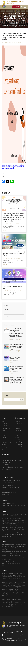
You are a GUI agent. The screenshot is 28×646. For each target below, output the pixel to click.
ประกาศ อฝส (18, 421)
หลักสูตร (4, 430)
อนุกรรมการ (18, 426)
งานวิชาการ (4, 423)
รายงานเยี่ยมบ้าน (19, 442)
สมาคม (3, 440)
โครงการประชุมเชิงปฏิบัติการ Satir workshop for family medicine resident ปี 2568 (13, 605)
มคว (16, 433)
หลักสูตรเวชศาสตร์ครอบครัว (8, 503)
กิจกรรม (7, 316)
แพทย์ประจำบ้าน (18, 430)
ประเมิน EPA (18, 435)
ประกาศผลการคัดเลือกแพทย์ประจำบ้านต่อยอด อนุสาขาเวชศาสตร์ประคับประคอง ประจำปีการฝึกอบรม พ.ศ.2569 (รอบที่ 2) (14, 534)
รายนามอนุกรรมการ (6, 447)
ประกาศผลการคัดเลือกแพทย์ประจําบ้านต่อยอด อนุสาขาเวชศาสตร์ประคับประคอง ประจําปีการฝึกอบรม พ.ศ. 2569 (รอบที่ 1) (14, 166)
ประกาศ (19, 43)
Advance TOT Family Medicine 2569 (15, 358)
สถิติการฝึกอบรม (19, 423)
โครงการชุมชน (18, 444)
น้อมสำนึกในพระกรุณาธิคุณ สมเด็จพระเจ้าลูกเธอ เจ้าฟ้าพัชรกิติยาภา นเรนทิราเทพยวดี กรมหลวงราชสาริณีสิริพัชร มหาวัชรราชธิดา (14, 522)
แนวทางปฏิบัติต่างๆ (6, 472)
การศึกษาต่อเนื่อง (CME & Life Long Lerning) (13, 467)
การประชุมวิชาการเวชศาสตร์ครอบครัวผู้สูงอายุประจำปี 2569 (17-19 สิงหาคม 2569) (16, 347)
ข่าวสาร (15, 43)
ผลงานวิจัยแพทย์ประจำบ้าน (8, 458)
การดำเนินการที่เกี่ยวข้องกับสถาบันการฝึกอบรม (13, 483)
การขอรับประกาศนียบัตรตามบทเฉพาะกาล (11, 480)
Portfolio (17, 437)
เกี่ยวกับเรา (4, 444)
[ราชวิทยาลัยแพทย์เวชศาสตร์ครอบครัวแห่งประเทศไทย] (4, 4)
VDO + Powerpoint (6, 469)
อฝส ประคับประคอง (6, 426)
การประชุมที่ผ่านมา (6, 462)
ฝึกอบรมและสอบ (6, 428)
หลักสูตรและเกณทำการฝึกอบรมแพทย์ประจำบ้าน (13, 505)
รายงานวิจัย (17, 440)
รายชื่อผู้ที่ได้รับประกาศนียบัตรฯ (9, 492)
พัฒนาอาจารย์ (18, 447)
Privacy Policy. (19, 640)
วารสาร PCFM (5, 465)
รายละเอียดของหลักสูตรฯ (8, 490)
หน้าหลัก (4, 421)
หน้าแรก (4, 24)
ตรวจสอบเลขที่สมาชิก (7, 442)
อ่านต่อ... (5, 230)
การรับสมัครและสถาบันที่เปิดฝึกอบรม (10, 487)
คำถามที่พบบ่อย (5, 495)
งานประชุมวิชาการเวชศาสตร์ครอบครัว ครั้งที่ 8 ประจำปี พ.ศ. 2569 (16, 368)
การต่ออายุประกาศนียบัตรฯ (8, 485)
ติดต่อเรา (4, 449)
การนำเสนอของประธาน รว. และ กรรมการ (11, 460)
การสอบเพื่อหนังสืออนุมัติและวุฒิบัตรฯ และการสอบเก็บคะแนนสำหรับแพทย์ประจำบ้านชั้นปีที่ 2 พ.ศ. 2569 (16, 380)
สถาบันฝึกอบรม (18, 428)
